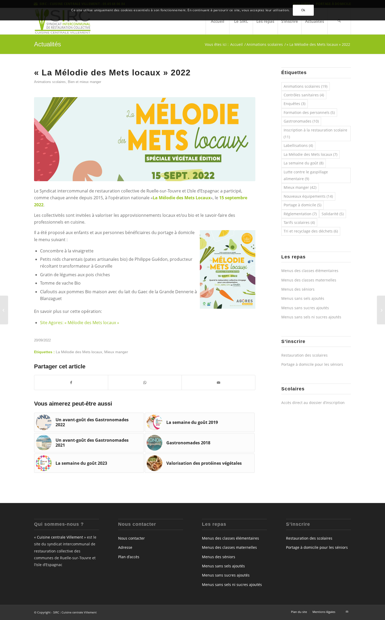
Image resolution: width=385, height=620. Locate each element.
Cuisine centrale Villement (60, 537)
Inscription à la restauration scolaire (315, 133)
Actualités (47, 44)
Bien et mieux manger (84, 82)
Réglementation (300, 213)
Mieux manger (116, 352)
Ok (303, 10)
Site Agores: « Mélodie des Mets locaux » (79, 322)
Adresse (125, 547)
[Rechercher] (339, 21)
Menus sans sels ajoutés (302, 298)
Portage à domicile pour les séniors (312, 364)
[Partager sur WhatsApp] (145, 382)
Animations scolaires (50, 82)
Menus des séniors (298, 289)
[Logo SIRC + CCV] (62, 21)
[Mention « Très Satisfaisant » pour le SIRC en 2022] (4, 310)
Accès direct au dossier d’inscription (313, 402)
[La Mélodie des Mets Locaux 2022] (144, 139)
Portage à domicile (302, 204)
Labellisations (298, 145)
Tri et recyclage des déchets (311, 231)
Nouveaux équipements (308, 196)
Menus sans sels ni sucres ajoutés (311, 316)
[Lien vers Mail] (347, 612)
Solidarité (333, 213)
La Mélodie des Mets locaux (79, 352)
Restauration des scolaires (304, 355)
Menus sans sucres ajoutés (305, 307)
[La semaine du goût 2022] (381, 310)
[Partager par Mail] (218, 382)
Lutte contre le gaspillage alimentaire (306, 175)
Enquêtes (294, 103)
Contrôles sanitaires (304, 94)
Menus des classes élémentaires (309, 270)
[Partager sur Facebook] (71, 382)
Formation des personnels (309, 112)
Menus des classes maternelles (308, 280)
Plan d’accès (128, 556)
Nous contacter (131, 538)
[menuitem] (217, 21)
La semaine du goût (303, 162)
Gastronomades (301, 121)
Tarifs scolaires (299, 222)
